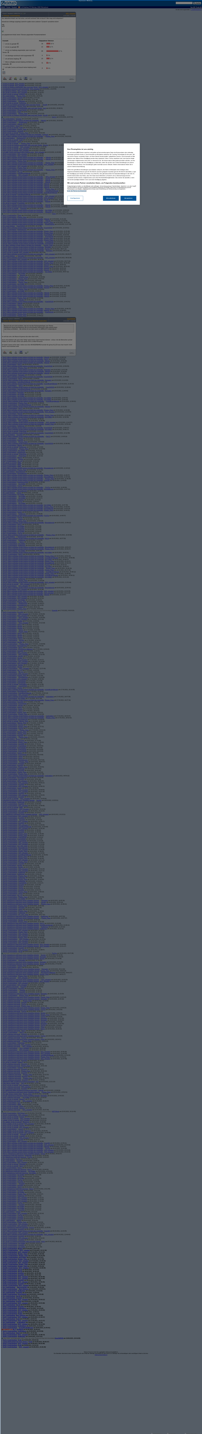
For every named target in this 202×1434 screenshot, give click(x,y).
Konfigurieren (75, 198)
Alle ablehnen (110, 198)
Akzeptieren (128, 198)
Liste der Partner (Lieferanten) (76, 191)
